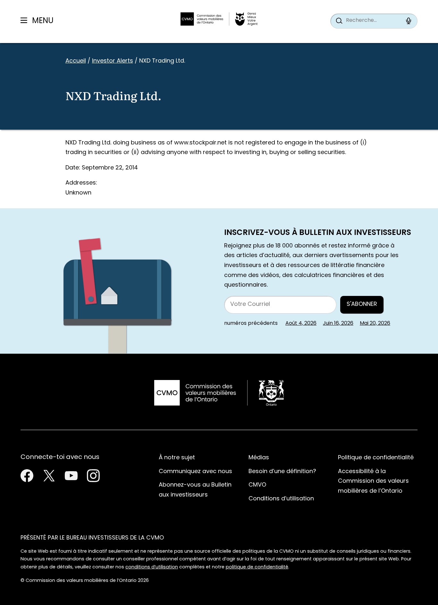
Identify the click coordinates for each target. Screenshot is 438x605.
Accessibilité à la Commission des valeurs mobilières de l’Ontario (373, 481)
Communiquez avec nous (195, 471)
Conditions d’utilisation (281, 499)
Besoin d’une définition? (282, 471)
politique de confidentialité (257, 567)
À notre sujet (177, 457)
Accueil (75, 61)
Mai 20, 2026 (375, 323)
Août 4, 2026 (300, 323)
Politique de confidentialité (376, 457)
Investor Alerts (112, 61)
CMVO (257, 485)
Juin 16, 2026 (338, 323)
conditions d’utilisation (151, 567)
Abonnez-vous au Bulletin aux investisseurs (195, 490)
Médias (258, 457)
